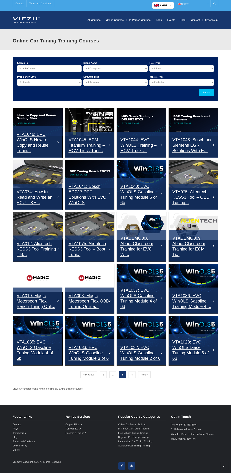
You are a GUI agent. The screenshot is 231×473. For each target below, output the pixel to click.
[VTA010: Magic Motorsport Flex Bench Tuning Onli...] (38, 278)
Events (171, 19)
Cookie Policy (20, 445)
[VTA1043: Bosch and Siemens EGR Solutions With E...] (193, 122)
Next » (144, 374)
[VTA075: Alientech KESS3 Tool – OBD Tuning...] (193, 174)
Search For (23, 63)
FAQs (16, 428)
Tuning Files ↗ (73, 428)
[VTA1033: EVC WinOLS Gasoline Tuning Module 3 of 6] (90, 331)
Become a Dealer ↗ (76, 433)
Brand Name (90, 63)
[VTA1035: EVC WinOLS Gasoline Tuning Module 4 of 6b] (38, 330)
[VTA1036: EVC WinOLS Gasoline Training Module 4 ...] (193, 278)
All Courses (94, 19)
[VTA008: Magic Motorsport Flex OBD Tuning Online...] (90, 278)
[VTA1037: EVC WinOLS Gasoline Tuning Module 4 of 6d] (141, 278)
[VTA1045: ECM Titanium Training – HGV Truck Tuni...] (90, 122)
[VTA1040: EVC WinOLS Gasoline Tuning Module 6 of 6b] (141, 176)
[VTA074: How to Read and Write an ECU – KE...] (38, 174)
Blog (183, 19)
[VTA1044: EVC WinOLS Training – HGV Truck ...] (141, 122)
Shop (159, 19)
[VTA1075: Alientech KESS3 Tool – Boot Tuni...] (90, 226)
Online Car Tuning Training (132, 424)
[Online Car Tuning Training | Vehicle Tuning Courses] (26, 19)
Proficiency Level (26, 76)
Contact (20, 3)
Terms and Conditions (40, 3)
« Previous (88, 374)
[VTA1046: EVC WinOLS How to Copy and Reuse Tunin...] (38, 122)
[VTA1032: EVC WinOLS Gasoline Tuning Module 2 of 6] (141, 331)
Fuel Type (154, 63)
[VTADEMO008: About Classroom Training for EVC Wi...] (141, 226)
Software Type (91, 76)
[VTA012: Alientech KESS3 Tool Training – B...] (38, 226)
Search (206, 92)
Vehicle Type (156, 76)
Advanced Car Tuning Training (134, 445)
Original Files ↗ (74, 424)
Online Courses (115, 19)
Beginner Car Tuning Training (133, 437)
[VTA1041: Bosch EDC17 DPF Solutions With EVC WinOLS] (90, 174)
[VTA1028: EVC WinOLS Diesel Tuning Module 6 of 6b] (193, 331)
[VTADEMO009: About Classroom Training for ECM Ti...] (193, 226)
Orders (16, 449)
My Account (211, 19)
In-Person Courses (140, 19)
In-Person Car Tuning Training (133, 428)
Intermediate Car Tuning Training (135, 441)
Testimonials (19, 433)
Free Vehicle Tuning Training (133, 433)
